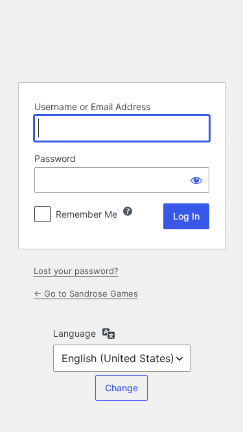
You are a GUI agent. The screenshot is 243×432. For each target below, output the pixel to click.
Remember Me (86, 214)
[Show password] (196, 180)
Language (74, 333)
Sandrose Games (122, 39)
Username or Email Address (92, 106)
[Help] (127, 211)
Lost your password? (76, 271)
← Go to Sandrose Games (86, 293)
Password (55, 158)
